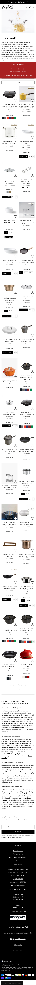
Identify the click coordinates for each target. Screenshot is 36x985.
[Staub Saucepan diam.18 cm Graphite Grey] (9, 439)
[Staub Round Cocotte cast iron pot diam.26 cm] (26, 619)
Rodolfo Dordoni (14, 743)
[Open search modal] (26, 7)
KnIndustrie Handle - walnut (9, 555)
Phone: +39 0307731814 (18, 876)
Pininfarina (23, 741)
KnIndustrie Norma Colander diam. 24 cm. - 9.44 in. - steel (9, 524)
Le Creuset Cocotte (15, 721)
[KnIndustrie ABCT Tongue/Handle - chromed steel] (26, 170)
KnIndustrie (12, 748)
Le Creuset (5, 748)
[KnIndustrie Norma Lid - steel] (26, 287)
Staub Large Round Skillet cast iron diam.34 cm (9, 666)
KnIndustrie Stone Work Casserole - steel (26, 482)
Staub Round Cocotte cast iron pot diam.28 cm (9, 630)
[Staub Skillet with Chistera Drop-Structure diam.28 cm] (9, 94)
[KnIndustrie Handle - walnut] (9, 544)
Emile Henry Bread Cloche (26, 665)
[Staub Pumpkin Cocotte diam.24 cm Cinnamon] (9, 368)
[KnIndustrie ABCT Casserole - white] (9, 210)
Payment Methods (18, 854)
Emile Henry (20, 768)
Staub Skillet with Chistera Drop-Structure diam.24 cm (26, 414)
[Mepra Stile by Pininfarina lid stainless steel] (9, 329)
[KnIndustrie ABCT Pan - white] (26, 131)
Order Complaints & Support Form (18, 873)
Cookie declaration (18, 951)
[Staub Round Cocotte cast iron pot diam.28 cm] (9, 619)
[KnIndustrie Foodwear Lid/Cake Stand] (9, 170)
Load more (18, 689)
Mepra (22, 748)
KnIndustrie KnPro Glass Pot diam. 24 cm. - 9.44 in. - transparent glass (9, 143)
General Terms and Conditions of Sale (18, 927)
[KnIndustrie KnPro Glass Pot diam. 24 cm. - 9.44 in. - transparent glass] (9, 131)
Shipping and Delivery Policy (18, 939)
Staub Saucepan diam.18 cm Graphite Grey (9, 450)
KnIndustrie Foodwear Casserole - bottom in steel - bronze (9, 298)
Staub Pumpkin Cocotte (9, 723)
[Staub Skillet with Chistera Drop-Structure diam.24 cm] (26, 403)
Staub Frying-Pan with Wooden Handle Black (26, 261)
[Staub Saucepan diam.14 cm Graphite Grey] (26, 329)
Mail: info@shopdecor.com (18, 885)
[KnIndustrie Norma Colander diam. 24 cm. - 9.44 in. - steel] (9, 512)
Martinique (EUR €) (8, 961)
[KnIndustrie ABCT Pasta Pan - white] (9, 250)
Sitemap (18, 860)
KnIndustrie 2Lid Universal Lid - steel (9, 413)
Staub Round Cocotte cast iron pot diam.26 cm (26, 629)
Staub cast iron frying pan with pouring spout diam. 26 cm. (26, 451)
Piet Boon (25, 743)
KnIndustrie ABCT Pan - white (26, 142)
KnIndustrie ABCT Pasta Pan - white (10, 261)
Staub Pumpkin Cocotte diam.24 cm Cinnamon (9, 381)
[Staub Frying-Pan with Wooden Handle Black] (26, 250)
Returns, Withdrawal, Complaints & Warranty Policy (18, 933)
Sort (19, 82)
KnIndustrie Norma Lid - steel (26, 298)
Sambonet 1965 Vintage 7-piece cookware (15, 754)
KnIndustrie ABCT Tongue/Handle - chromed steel (26, 181)
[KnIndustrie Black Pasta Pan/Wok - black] (9, 576)
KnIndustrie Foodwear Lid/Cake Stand (9, 181)
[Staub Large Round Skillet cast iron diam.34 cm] (9, 655)
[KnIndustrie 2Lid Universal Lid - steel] (9, 403)
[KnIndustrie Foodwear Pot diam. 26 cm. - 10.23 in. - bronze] (26, 544)
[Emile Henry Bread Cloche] (26, 655)
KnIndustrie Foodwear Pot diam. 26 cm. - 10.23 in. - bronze (26, 556)
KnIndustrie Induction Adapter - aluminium (26, 523)
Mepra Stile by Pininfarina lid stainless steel (9, 340)
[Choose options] (15, 100)
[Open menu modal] (33, 7)
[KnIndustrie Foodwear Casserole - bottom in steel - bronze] (9, 287)
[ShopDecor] (7, 7)
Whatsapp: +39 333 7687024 (18, 882)
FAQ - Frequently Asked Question (18, 857)
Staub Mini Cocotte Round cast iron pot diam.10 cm (26, 377)
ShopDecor (13, 964)
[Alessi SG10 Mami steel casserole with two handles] (26, 576)
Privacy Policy (18, 945)
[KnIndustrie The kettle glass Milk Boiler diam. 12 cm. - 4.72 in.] (26, 210)
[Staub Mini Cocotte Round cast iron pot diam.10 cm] (26, 366)
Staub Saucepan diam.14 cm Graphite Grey (26, 340)
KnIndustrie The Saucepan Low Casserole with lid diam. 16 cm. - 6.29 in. (26, 106)
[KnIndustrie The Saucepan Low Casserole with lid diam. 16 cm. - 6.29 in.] (26, 94)
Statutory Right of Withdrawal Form (18, 869)
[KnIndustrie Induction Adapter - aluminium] (26, 512)
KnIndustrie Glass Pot (17, 727)
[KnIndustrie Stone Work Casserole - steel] (26, 471)
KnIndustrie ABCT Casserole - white (9, 221)
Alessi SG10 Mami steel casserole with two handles (26, 588)
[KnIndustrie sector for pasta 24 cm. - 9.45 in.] (9, 473)
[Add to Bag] (32, 100)
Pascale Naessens (28, 802)
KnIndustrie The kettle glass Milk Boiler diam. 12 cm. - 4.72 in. (26, 222)
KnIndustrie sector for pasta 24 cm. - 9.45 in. (9, 486)
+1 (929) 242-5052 (18, 879)
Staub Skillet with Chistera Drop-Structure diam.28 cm (9, 106)
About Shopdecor (18, 851)
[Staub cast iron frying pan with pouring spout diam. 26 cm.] (26, 439)
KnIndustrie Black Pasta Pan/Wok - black (9, 587)
